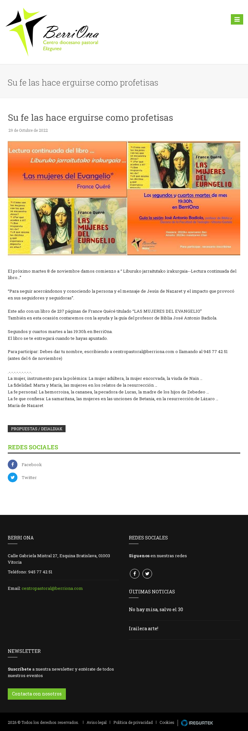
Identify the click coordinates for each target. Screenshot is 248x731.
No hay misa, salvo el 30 (156, 609)
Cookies (167, 722)
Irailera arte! (143, 628)
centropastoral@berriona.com (52, 588)
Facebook (32, 464)
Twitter (29, 477)
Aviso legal (97, 722)
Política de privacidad (133, 722)
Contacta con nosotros (37, 694)
